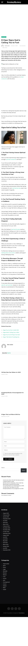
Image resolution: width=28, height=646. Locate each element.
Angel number (6, 563)
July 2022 (5, 548)
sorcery (4, 578)
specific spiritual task (6, 285)
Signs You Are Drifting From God (11, 334)
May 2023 (5, 540)
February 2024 (6, 526)
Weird (4, 587)
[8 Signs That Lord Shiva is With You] (14, 406)
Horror (4, 567)
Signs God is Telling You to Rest (11, 332)
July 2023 (5, 537)
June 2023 (5, 539)
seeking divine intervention (8, 252)
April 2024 (5, 522)
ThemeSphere (22, 612)
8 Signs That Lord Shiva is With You (10, 414)
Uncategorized (6, 582)
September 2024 (6, 518)
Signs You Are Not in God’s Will (11, 330)
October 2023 (6, 531)
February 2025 (6, 515)
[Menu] (2, 2)
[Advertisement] (14, 22)
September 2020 (6, 550)
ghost (4, 565)
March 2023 (5, 544)
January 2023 (6, 546)
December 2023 (6, 527)
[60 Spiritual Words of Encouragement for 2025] (14, 384)
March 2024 (5, 524)
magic (4, 569)
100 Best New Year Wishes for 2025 (11, 372)
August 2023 (6, 535)
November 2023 (6, 529)
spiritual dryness (15, 229)
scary (4, 576)
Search (3, 467)
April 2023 (5, 542)
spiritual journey (16, 188)
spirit (4, 580)
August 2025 (6, 513)
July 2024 (5, 520)
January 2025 (6, 516)
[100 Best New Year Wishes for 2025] (14, 363)
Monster (5, 573)
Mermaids (5, 571)
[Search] (26, 2)
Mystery (5, 574)
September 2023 (6, 533)
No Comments (22, 45)
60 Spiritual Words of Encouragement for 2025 (13, 488)
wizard (4, 589)
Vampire (5, 585)
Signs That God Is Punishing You (11, 337)
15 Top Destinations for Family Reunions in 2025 (13, 485)
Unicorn (4, 584)
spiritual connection (11, 159)
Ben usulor (7, 45)
